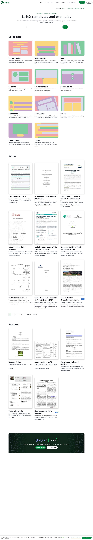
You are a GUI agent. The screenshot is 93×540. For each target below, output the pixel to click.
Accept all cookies (87, 538)
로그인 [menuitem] (89, 2)
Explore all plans (52, 447)
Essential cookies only (76, 537)
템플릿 (65, 8)
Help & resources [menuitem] (71, 2)
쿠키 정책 (63, 537)
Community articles (79, 8)
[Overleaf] (5, 2)
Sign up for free (40, 447)
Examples (70, 8)
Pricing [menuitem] (63, 2)
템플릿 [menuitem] (57, 2)
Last (35, 314)
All (61, 8)
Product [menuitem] (42, 2)
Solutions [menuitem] (50, 2)
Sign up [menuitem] (82, 2)
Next (29, 314)
